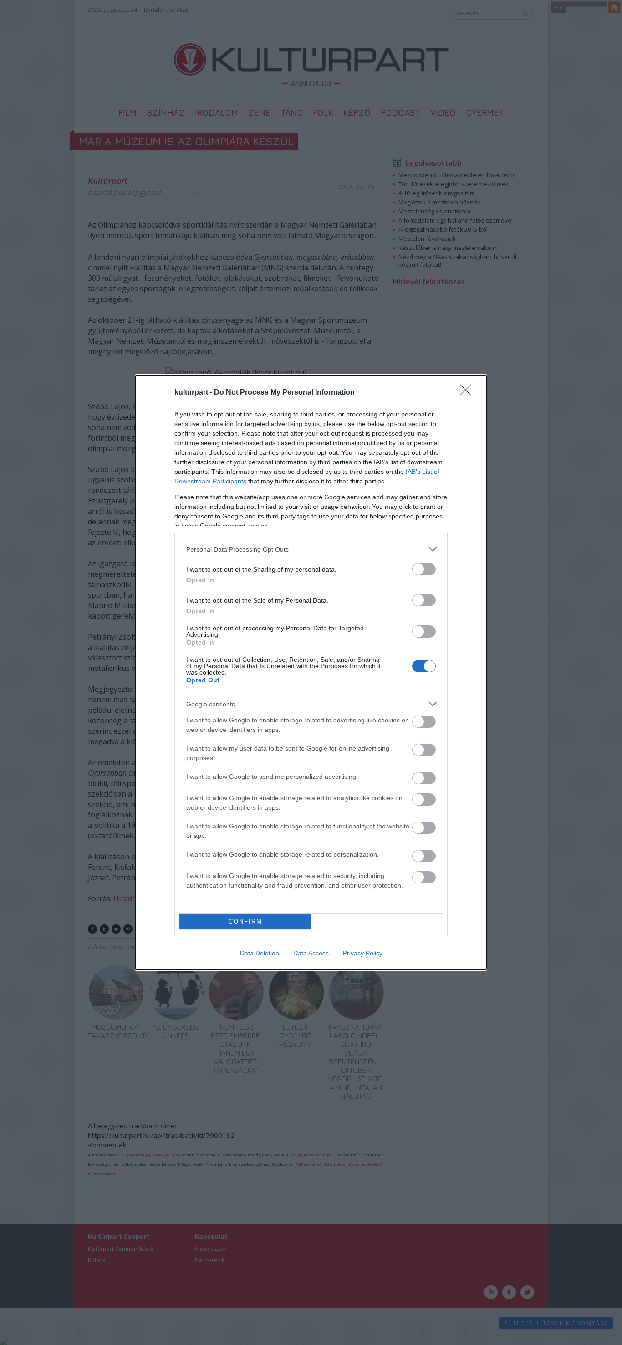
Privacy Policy (362, 953)
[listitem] (311, 549)
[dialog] (311, 672)
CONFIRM (245, 921)
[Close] (468, 392)
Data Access (311, 953)
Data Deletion (259, 953)
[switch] (424, 569)
